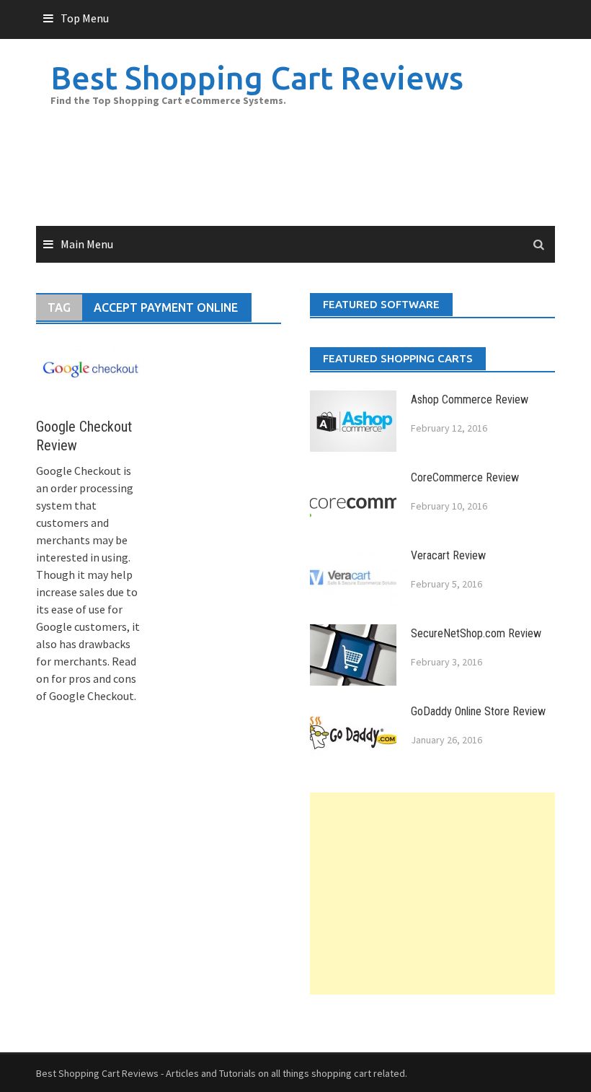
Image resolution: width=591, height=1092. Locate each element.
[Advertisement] (432, 893)
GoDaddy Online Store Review (478, 711)
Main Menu (87, 244)
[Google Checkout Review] (90, 370)
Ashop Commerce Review (469, 399)
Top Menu (85, 18)
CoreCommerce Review (465, 477)
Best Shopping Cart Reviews (256, 77)
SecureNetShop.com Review (476, 633)
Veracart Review (448, 555)
